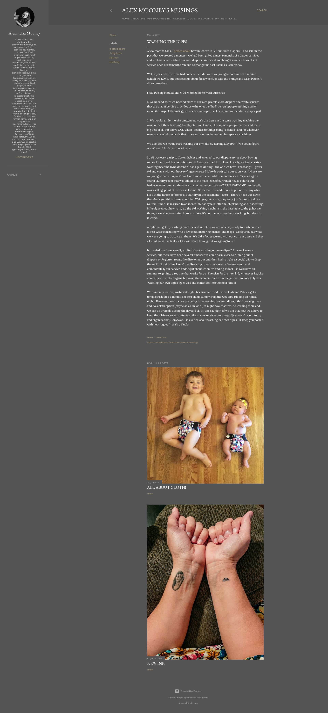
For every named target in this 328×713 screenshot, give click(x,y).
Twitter (220, 18)
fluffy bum (116, 53)
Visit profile (24, 157)
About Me (138, 18)
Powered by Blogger (191, 691)
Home (125, 18)
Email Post (161, 337)
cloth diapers (117, 48)
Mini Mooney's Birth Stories (166, 18)
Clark (192, 18)
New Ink (156, 663)
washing (115, 62)
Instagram (205, 18)
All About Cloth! (166, 487)
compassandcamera (197, 697)
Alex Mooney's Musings (160, 10)
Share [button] (113, 35)
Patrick (114, 57)
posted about (182, 51)
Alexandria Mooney (24, 33)
